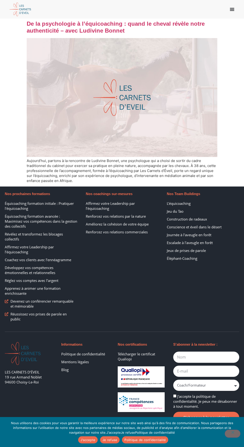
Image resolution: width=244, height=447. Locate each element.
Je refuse (109, 440)
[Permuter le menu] (232, 9)
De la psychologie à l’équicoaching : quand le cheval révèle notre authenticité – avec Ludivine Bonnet (116, 27)
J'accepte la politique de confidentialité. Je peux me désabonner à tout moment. (205, 401)
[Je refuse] (232, 434)
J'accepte (88, 440)
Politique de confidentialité (145, 440)
